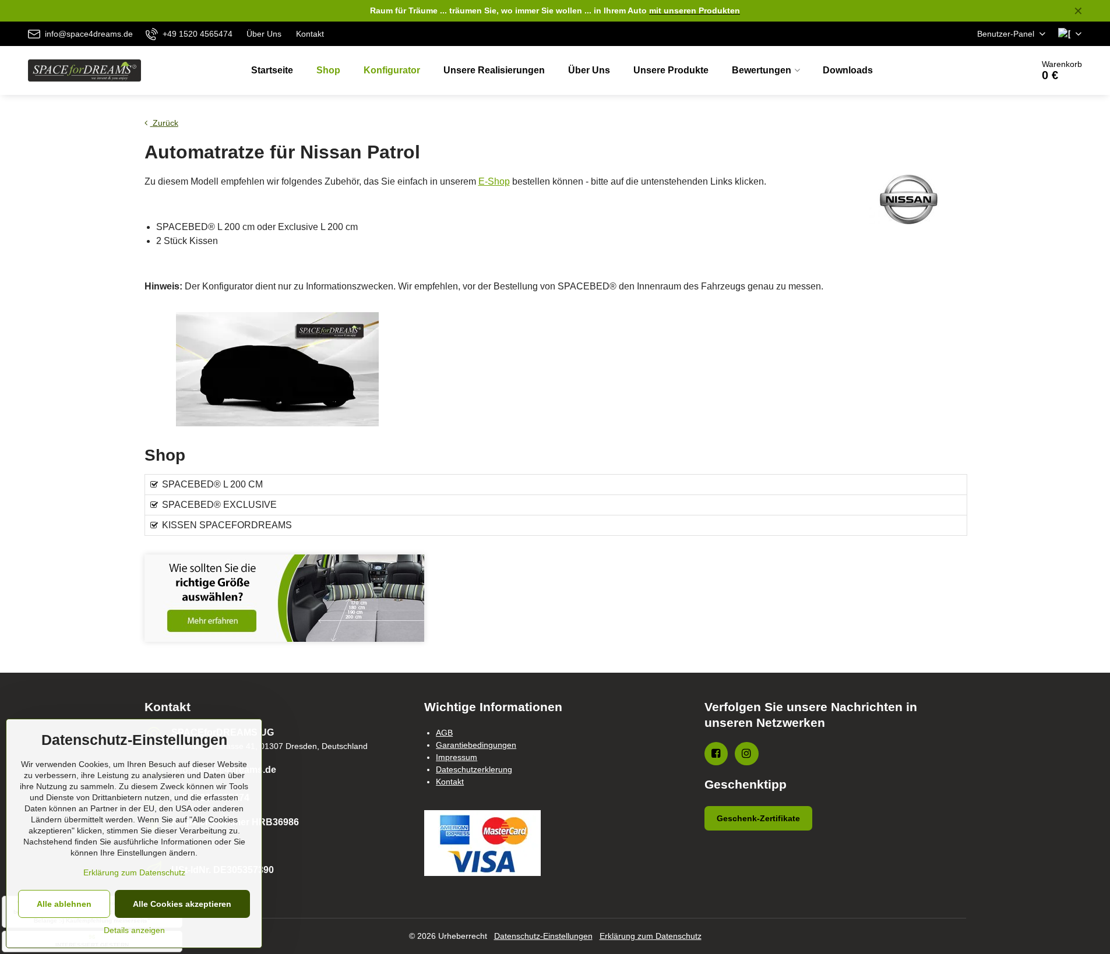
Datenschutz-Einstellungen (543, 936)
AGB (444, 732)
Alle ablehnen (64, 904)
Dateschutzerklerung (474, 769)
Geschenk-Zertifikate (758, 818)
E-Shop (494, 181)
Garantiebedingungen (476, 745)
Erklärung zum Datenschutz (651, 936)
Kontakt (450, 781)
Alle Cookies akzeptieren (182, 904)
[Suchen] (991, 70)
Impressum (456, 757)
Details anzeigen (134, 930)
